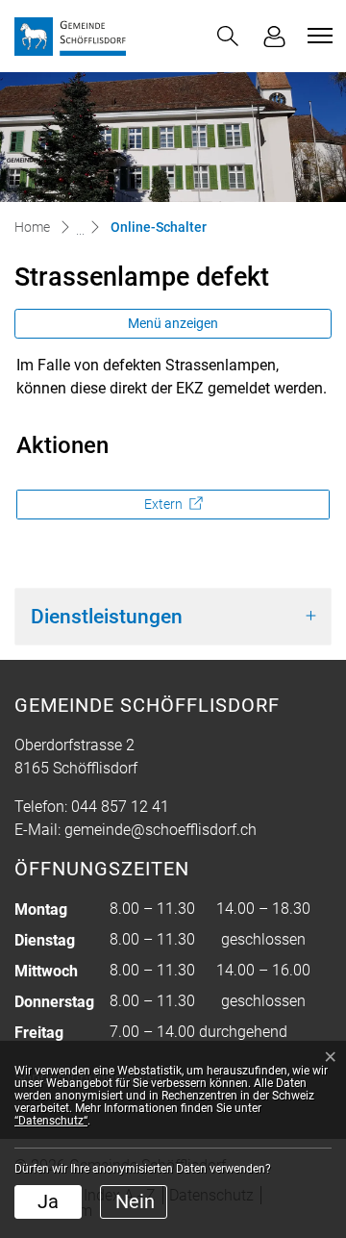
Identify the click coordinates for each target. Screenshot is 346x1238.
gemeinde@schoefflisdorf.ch (160, 830)
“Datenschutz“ (50, 1120)
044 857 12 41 (120, 806)
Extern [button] (164, 504)
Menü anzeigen (173, 323)
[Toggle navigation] (317, 35)
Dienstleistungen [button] (107, 616)
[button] (228, 36)
